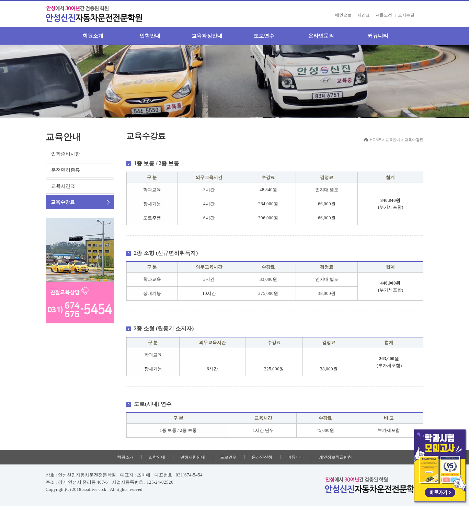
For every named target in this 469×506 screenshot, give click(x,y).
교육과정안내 (207, 35)
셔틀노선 (384, 15)
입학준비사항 (65, 154)
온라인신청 (262, 457)
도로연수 (264, 35)
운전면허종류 (65, 170)
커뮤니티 (378, 35)
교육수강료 (63, 202)
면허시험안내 (192, 457)
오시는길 (406, 15)
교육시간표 (63, 186)
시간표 (363, 15)
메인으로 (343, 15)
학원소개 (93, 35)
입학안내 (150, 35)
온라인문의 (321, 35)
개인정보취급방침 (335, 457)
